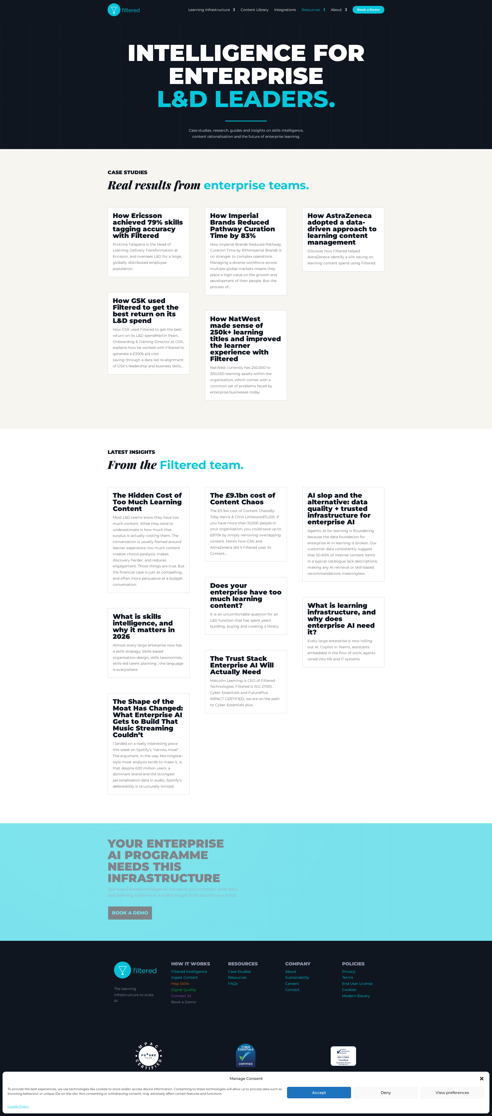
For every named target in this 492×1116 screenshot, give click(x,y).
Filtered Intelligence (189, 971)
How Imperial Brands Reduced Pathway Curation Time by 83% (242, 226)
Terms (347, 977)
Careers (292, 983)
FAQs (233, 983)
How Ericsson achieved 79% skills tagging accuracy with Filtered (148, 226)
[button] (481, 1078)
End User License (357, 983)
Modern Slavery (356, 996)
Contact (292, 989)
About (336, 9)
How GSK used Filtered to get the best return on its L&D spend (146, 311)
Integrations (285, 9)
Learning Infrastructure (209, 9)
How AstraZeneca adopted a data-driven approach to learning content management (342, 229)
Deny (386, 1092)
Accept (319, 1092)
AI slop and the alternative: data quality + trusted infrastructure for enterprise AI (339, 508)
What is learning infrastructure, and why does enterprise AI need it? (342, 618)
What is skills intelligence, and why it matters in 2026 (144, 626)
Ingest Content (184, 977)
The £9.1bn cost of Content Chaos (242, 498)
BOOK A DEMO (130, 913)
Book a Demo (368, 10)
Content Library (255, 9)
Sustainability (297, 977)
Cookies (349, 989)
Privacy (348, 971)
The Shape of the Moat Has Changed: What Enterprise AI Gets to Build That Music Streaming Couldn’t (148, 718)
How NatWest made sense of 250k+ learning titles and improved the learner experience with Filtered (245, 339)
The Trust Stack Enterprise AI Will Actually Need (242, 665)
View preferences (452, 1092)
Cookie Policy (18, 1106)
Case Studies (239, 971)
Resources (311, 9)
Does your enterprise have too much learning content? (246, 595)
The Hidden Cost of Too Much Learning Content (147, 502)
